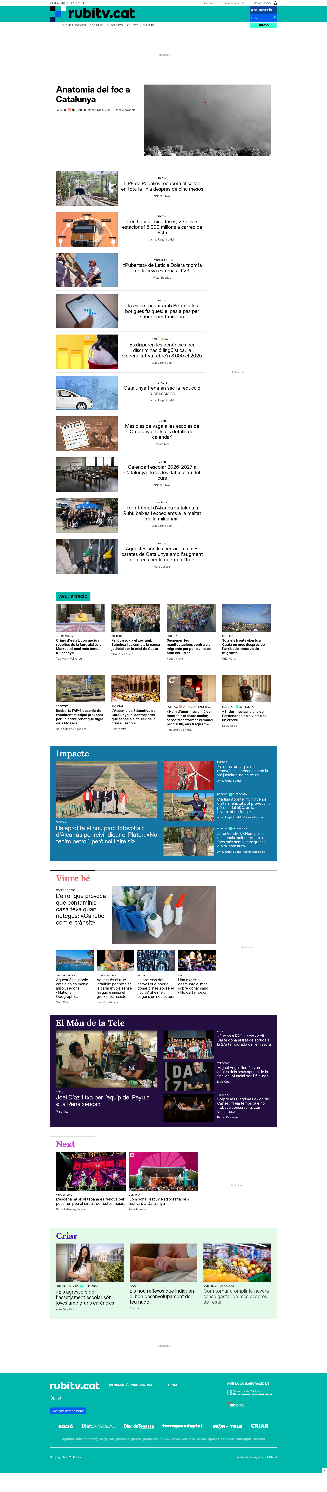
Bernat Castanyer (107, 1002)
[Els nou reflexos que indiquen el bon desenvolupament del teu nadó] (163, 1262)
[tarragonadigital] (182, 1427)
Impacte (61, 110)
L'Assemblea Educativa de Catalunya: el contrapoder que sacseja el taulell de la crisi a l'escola (133, 717)
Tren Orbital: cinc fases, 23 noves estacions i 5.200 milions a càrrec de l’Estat (162, 227)
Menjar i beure (65, 975)
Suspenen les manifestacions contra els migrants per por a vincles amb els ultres (189, 646)
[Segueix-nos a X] (53, 1400)
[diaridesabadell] (99, 1427)
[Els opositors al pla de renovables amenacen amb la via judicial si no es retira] (189, 775)
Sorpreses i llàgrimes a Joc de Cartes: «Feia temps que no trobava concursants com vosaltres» (243, 1105)
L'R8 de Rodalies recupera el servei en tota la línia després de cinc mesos (162, 186)
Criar (162, 421)
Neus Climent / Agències (71, 729)
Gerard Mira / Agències (70, 1209)
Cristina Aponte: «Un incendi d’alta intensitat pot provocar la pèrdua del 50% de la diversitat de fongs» (244, 805)
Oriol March (229, 658)
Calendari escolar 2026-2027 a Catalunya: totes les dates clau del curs (162, 472)
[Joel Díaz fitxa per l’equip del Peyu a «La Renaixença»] (106, 1058)
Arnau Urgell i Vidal (162, 239)
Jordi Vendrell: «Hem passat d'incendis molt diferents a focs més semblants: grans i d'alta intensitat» (241, 839)
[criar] (260, 1427)
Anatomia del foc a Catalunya (93, 94)
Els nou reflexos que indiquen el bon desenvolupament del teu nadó (162, 1296)
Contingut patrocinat (218, 1286)
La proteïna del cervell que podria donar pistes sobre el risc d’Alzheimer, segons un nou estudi (155, 988)
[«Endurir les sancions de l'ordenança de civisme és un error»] (246, 688)
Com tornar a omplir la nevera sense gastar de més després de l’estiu (236, 1296)
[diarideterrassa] (139, 1427)
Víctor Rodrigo (162, 277)
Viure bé (73, 878)
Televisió (223, 1063)
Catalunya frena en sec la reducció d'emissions (162, 390)
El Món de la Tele (162, 260)
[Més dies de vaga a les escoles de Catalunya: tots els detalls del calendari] (87, 433)
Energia (61, 822)
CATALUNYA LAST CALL (197, 707)
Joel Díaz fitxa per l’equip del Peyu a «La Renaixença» (103, 1100)
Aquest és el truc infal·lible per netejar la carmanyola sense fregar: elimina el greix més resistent (114, 988)
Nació (162, 178)
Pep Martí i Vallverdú (69, 658)
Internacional (65, 636)
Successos (115, 25)
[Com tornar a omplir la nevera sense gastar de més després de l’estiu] (237, 1262)
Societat (96, 25)
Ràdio (59, 1091)
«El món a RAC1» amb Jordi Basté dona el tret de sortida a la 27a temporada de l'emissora (244, 1040)
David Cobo (229, 725)
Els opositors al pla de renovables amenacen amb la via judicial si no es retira (242, 771)
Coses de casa (66, 890)
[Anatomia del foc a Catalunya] (207, 120)
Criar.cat (135, 1308)
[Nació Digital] (87, 15)
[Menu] (53, 25)
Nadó (133, 1286)
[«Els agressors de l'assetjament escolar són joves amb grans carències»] (90, 1262)
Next (65, 1143)
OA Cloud (271, 1457)
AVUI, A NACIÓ (73, 596)
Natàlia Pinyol (162, 196)
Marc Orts (62, 1002)
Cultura (148, 25)
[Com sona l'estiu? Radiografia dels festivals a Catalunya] (163, 1171)
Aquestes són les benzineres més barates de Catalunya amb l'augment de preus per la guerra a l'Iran (162, 554)
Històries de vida (67, 1286)
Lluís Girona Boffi (162, 362)
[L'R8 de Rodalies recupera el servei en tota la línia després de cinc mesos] (87, 188)
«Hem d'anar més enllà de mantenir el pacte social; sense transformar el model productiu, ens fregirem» (190, 718)
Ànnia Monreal (137, 1209)
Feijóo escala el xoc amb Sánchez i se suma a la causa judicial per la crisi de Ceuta (135, 644)
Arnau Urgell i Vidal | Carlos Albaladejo (111, 110)
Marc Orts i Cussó (122, 654)
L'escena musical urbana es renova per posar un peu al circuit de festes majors (90, 1201)
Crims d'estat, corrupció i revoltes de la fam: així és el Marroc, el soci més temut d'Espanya (79, 646)
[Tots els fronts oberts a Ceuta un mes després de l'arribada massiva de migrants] (246, 618)
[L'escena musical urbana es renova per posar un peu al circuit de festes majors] (91, 1171)
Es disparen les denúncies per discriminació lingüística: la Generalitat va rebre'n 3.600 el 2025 (162, 350)
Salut (141, 975)
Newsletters (231, 3)
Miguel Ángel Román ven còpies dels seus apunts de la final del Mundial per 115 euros (242, 1072)
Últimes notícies (74, 25)
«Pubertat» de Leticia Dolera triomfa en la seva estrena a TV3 (162, 267)
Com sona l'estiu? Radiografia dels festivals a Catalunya (159, 1201)
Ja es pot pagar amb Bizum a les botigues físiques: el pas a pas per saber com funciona (162, 311)
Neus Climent (175, 658)
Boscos (222, 794)
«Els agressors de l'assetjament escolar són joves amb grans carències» (86, 1297)
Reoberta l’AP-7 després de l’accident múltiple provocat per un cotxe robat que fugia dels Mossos (79, 717)
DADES (168, 339)
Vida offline (64, 1195)
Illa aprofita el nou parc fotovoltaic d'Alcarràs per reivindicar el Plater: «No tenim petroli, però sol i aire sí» (106, 835)
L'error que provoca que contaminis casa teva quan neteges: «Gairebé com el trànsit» (81, 909)
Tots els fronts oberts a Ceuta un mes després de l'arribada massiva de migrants (243, 646)
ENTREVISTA (246, 707)
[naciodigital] (65, 1427)
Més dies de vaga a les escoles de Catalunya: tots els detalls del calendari (162, 431)
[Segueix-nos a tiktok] (60, 1400)
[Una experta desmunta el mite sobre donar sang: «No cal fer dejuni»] (197, 960)
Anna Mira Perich (66, 1309)
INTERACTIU (79, 110)
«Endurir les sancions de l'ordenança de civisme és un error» (244, 716)
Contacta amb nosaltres (68, 1411)
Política (133, 25)
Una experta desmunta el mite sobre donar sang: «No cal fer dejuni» (194, 986)
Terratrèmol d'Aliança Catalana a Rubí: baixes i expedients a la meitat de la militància (162, 513)
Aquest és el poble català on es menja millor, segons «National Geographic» (72, 988)
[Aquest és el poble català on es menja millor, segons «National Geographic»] (75, 960)
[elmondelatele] (226, 1427)
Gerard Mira (162, 444)
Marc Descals (162, 566)
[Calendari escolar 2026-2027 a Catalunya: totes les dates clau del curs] (87, 474)
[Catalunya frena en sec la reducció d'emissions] (87, 393)
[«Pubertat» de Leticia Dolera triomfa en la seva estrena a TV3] (87, 270)
